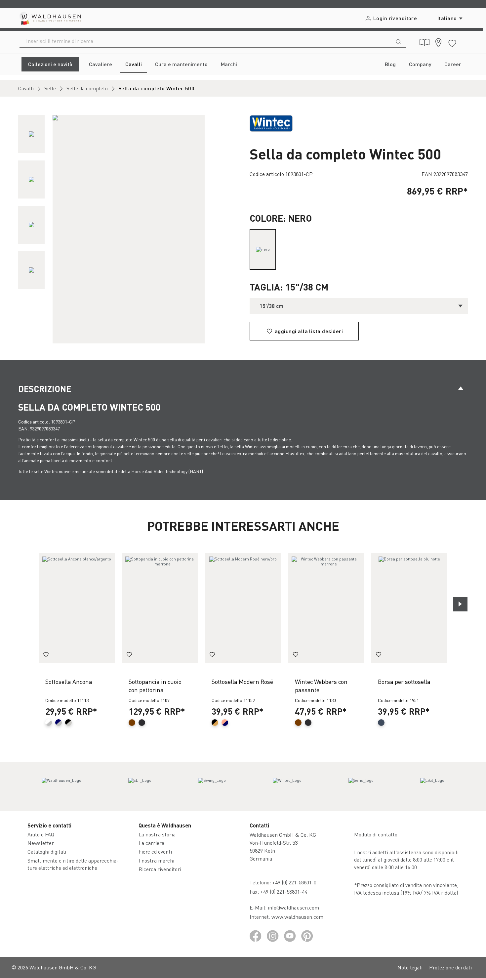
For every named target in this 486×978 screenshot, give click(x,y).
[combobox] (205, 41)
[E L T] (139, 786)
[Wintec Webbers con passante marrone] (326, 608)
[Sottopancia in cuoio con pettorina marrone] (160, 608)
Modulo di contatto (375, 834)
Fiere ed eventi (155, 851)
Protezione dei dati (450, 967)
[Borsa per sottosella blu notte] (409, 608)
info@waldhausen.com (293, 907)
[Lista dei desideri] (452, 42)
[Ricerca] (398, 41)
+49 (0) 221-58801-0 (294, 882)
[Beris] (361, 786)
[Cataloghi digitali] (424, 42)
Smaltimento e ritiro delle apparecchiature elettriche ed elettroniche (72, 864)
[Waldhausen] (61, 786)
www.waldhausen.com (297, 916)
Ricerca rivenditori (160, 869)
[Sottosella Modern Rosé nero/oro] (243, 608)
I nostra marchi (156, 860)
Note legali (410, 967)
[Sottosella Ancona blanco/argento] (77, 608)
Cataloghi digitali (46, 851)
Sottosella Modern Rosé (242, 681)
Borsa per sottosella (404, 681)
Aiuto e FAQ (40, 834)
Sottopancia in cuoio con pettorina (155, 685)
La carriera (151, 842)
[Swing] (212, 786)
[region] (127, 229)
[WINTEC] (271, 122)
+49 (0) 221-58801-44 (285, 891)
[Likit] (432, 786)
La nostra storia (157, 834)
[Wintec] (287, 786)
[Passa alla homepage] (49, 18)
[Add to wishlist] (46, 655)
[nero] (263, 249)
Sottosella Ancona (68, 681)
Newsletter (40, 842)
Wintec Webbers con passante (321, 685)
